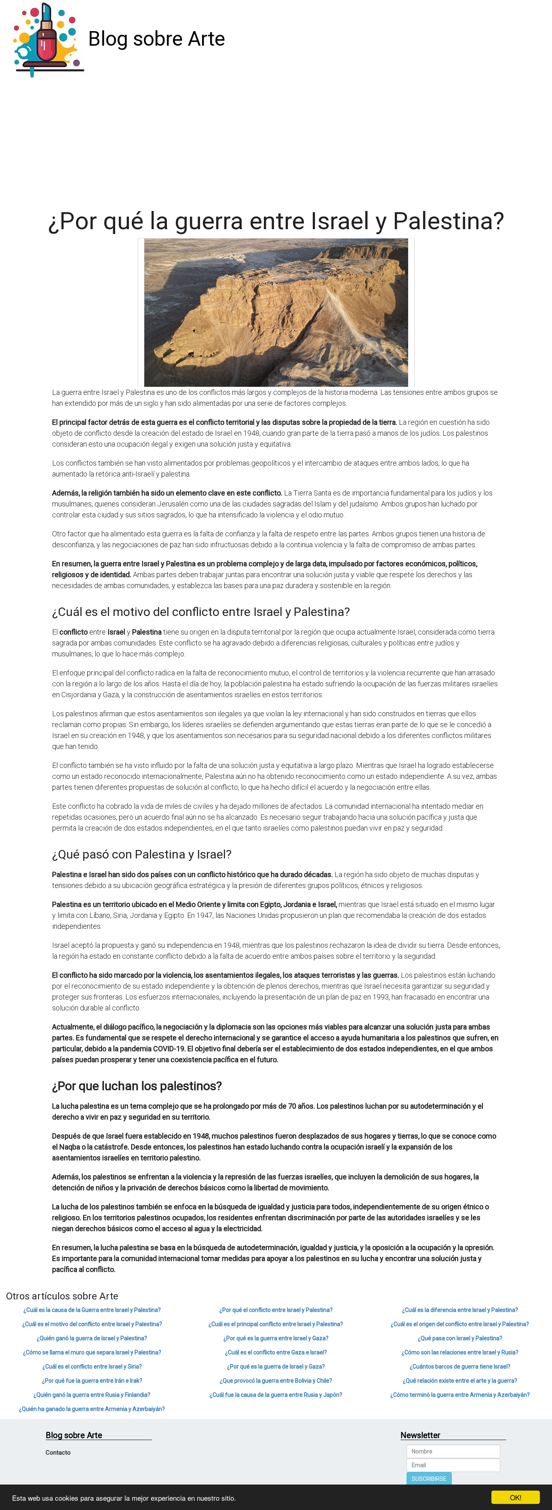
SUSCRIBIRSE (429, 1479)
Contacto (58, 1452)
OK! (516, 1497)
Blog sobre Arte (156, 39)
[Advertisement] (276, 139)
